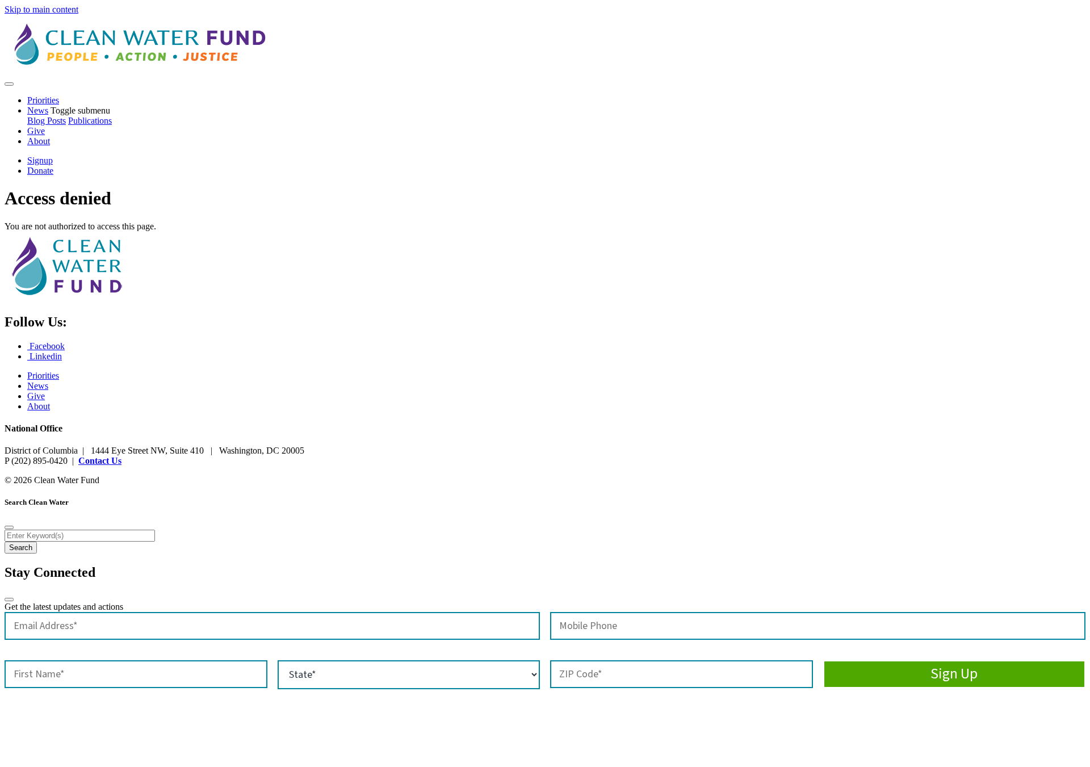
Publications (90, 120)
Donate (40, 170)
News (37, 110)
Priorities (43, 100)
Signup (40, 160)
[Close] (9, 527)
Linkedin (44, 356)
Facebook (46, 346)
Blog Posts (46, 120)
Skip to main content (41, 9)
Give (36, 131)
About (38, 141)
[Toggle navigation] (9, 84)
